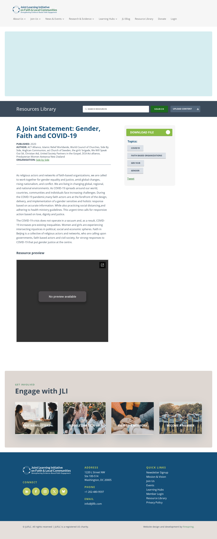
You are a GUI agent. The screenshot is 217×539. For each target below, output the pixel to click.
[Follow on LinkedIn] (27, 491)
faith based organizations (146, 155)
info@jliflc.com (93, 503)
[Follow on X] (54, 491)
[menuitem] (19, 19)
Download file (142, 132)
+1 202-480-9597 (94, 492)
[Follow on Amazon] (64, 491)
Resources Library (36, 109)
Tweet (130, 178)
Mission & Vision (156, 476)
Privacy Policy (154, 502)
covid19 (135, 148)
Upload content (182, 109)
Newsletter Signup (157, 472)
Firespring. (188, 526)
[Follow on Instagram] (45, 491)
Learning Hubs (155, 489)
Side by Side (42, 159)
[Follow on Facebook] (36, 491)
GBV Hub (135, 163)
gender (135, 170)
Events (150, 485)
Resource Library (156, 498)
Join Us (150, 481)
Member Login (155, 494)
